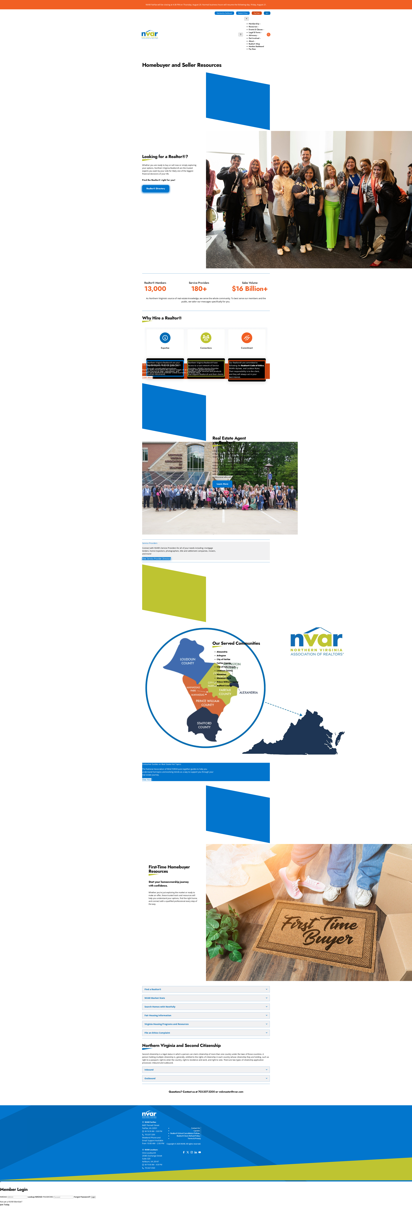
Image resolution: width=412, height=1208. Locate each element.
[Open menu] (241, 34)
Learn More (147, 377)
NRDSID (3, 1197)
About (251, 41)
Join (267, 13)
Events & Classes (256, 29)
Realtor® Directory (155, 188)
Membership (254, 23)
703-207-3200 (206, 1092)
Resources (253, 26)
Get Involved (254, 38)
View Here (146, 779)
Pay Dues (257, 13)
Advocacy (253, 35)
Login (93, 1197)
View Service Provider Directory (156, 558)
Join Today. (5, 1204)
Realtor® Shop (242, 13)
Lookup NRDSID (35, 1197)
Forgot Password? (82, 1197)
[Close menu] (246, 19)
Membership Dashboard (224, 13)
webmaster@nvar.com (231, 1092)
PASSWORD (48, 1197)
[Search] (268, 34)
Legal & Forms (255, 32)
